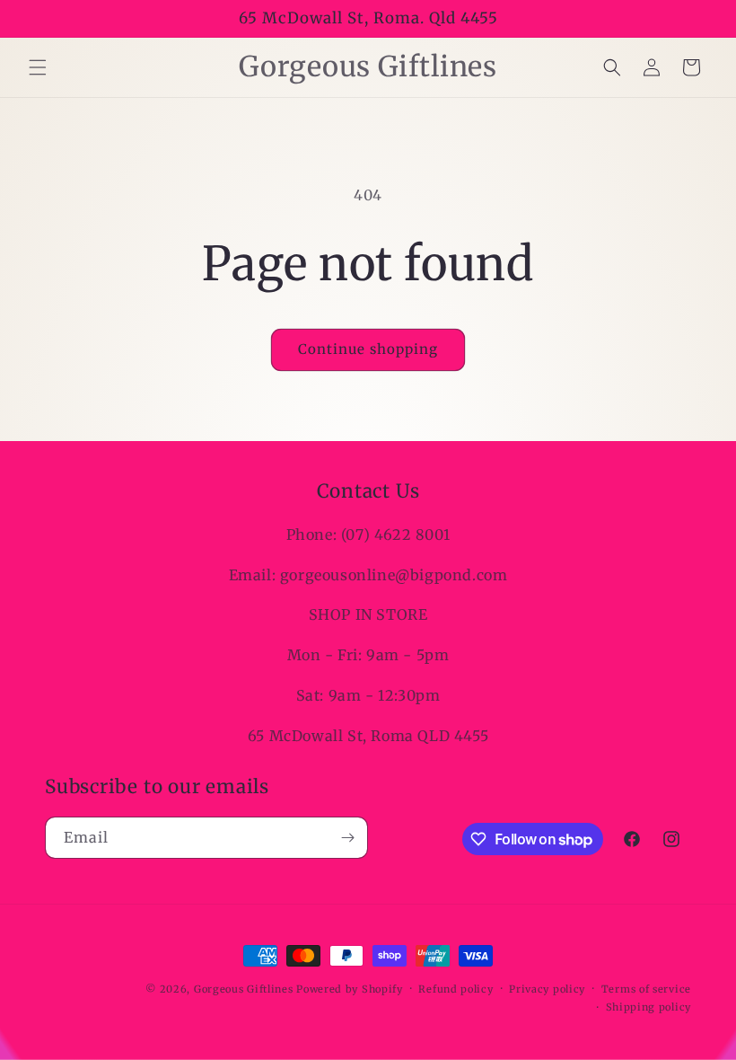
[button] (37, 67)
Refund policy (455, 989)
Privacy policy (547, 989)
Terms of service (646, 989)
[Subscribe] (347, 838)
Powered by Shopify (349, 989)
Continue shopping (368, 349)
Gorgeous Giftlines (244, 989)
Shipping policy (649, 1007)
